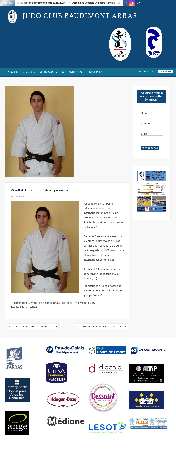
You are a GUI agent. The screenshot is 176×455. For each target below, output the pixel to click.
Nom (144, 113)
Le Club (27, 72)
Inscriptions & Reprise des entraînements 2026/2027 (31, 3)
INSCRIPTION (96, 72)
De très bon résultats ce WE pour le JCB (34, 326)
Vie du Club (47, 72)
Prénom (145, 123)
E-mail (145, 133)
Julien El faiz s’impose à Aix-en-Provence (100, 326)
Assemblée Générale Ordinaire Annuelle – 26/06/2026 (96, 3)
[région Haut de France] (107, 350)
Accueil (13, 72)
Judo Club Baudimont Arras (80, 16)
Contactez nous (72, 72)
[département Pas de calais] (65, 349)
